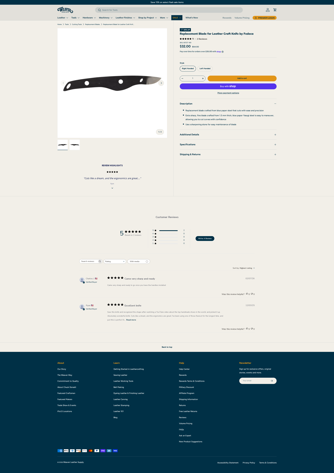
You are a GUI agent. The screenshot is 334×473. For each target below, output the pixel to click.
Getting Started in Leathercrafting (129, 369)
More (162, 17)
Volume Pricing (242, 17)
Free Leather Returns (188, 411)
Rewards (227, 17)
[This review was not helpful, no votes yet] (252, 294)
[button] (275, 10)
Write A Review (205, 238)
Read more (131, 320)
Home (59, 24)
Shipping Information (188, 399)
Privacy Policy (249, 463)
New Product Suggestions (190, 441)
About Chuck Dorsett (66, 387)
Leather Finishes (124, 17)
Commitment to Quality (68, 381)
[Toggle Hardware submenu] (94, 17)
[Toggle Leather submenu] (67, 17)
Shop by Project (146, 17)
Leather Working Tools (123, 381)
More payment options (228, 93)
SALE (175, 17)
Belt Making (119, 387)
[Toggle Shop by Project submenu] (155, 17)
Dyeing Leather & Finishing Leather (129, 393)
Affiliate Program (186, 393)
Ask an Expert (185, 435)
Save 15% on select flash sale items (167, 2)
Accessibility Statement (227, 463)
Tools (73, 17)
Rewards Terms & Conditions (191, 381)
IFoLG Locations (64, 411)
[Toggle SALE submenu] (180, 17)
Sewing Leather (120, 375)
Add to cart (242, 78)
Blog (115, 417)
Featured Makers (64, 399)
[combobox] (169, 10)
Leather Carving (121, 399)
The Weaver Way (64, 375)
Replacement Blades (92, 24)
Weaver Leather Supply (73, 462)
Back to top (167, 347)
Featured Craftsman (66, 393)
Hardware (88, 17)
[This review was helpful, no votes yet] (247, 294)
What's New (192, 17)
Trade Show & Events (66, 405)
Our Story (61, 369)
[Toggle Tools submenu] (78, 17)
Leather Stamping (121, 405)
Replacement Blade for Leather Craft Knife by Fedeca (119, 24)
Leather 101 (119, 411)
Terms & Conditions (268, 463)
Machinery (104, 17)
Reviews (182, 417)
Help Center (184, 369)
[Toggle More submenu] (167, 17)
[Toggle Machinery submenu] (111, 17)
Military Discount (186, 387)
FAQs (181, 429)
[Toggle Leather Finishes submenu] (134, 17)
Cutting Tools (77, 24)
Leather (61, 17)
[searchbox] (88, 261)
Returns (182, 405)
